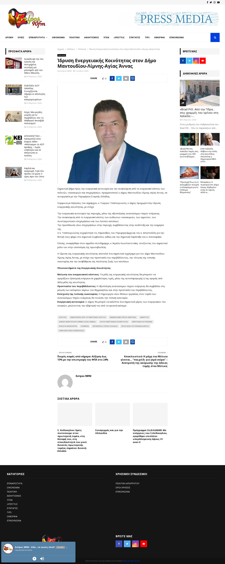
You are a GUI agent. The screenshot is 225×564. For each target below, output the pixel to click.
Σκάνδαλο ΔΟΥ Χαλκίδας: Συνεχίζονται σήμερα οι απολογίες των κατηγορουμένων (34, 92)
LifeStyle (119, 37)
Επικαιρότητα (37, 37)
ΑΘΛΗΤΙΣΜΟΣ (14, 495)
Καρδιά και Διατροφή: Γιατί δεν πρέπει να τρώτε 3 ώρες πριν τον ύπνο (34, 172)
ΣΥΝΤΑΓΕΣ (12, 508)
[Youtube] (218, 2)
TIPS (9, 512)
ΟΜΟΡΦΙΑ (12, 516)
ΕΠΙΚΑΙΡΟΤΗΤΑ (14, 483)
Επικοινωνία (176, 37)
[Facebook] (207, 2)
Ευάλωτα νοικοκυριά (68, 326)
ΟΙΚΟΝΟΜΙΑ (13, 487)
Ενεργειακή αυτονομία (142, 322)
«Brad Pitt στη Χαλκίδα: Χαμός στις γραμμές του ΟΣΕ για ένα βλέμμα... (189, 152)
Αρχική (9, 37)
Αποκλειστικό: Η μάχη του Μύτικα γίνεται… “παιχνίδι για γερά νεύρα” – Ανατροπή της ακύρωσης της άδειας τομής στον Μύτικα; (144, 361)
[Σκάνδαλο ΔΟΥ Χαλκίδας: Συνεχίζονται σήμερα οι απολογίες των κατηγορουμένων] (13, 89)
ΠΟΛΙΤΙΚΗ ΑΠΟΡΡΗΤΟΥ (127, 483)
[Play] (34, 558)
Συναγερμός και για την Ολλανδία (109, 432)
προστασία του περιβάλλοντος (135, 326)
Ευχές (21, 37)
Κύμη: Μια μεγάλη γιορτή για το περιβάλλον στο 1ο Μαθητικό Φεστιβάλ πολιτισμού (34, 118)
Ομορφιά (159, 37)
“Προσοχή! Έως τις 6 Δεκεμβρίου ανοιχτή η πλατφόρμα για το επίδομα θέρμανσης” (189, 187)
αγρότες (62, 317)
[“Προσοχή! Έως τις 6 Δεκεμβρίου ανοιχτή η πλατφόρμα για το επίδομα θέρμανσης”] (189, 172)
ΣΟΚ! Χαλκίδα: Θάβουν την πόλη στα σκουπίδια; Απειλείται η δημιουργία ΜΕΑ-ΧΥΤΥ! (209, 155)
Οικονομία (58, 37)
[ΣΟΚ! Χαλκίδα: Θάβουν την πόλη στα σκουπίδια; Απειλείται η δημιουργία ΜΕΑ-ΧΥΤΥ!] (210, 139)
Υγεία (106, 37)
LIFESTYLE (12, 504)
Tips (147, 37)
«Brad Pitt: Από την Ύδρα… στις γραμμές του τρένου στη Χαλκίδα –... (199, 112)
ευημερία (85, 326)
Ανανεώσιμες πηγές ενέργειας (123, 317)
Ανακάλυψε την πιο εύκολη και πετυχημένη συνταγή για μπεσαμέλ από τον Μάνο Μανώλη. (33, 65)
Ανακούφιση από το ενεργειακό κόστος (88, 317)
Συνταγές (134, 37)
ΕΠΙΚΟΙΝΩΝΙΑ (14, 520)
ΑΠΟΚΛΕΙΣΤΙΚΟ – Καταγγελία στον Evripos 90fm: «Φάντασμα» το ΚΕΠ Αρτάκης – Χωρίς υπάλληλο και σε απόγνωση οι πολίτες (34, 146)
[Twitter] (211, 2)
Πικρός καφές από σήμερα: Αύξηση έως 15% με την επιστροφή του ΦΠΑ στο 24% (82, 358)
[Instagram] (215, 2)
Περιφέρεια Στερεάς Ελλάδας (105, 326)
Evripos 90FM (66, 71)
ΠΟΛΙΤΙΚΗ (12, 491)
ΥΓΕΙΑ (10, 499)
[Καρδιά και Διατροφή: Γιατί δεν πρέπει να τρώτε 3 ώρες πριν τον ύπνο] (13, 172)
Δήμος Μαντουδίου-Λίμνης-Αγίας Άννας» (77, 322)
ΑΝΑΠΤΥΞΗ (144, 317)
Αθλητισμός (91, 37)
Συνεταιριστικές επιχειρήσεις (71, 331)
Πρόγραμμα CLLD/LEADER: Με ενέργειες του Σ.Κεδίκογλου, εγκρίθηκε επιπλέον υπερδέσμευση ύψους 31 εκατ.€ (150, 436)
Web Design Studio (132, 561)
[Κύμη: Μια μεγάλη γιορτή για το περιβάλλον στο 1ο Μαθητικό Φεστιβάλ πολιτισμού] (13, 116)
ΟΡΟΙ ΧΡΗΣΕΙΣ (123, 487)
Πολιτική (74, 37)
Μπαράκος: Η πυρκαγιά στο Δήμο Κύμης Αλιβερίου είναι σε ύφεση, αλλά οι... (210, 187)
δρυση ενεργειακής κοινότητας (114, 322)
